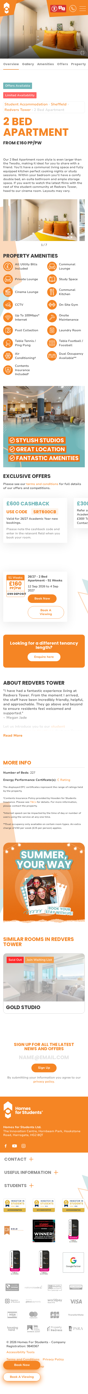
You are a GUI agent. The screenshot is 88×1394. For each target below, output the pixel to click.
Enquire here (44, 657)
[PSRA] (76, 1329)
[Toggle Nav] (82, 8)
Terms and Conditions (23, 1359)
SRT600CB (44, 512)
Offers (62, 64)
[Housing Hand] (12, 1329)
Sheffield (59, 104)
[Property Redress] (54, 1329)
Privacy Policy (53, 1359)
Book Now (42, 599)
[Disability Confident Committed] (54, 1287)
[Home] (20, 8)
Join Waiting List (39, 960)
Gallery (28, 64)
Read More (12, 735)
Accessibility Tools (20, 1352)
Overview (11, 64)
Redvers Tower (17, 110)
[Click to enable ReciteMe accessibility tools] (58, 8)
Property (78, 64)
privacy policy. (44, 1082)
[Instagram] (23, 1145)
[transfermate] (76, 1315)
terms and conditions (42, 484)
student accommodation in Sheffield (34, 728)
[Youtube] (14, 1145)
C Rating (63, 780)
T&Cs (33, 802)
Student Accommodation (26, 104)
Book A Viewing (46, 612)
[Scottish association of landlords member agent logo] (33, 1329)
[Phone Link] (72, 8)
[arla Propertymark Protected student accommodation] (76, 1287)
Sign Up (44, 1068)
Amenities (45, 64)
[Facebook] (5, 1145)
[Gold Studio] (44, 983)
